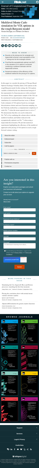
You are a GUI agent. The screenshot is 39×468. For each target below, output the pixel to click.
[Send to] (16, 45)
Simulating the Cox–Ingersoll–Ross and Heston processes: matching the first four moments (17, 286)
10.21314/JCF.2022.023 (19, 38)
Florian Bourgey (6, 31)
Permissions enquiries (12, 163)
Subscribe (8, 143)
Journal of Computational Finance (18, 6)
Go (34, 153)
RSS (31, 449)
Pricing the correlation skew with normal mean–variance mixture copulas (17, 294)
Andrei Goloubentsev (7, 306)
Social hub (28, 449)
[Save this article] (12, 45)
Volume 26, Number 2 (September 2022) (12, 36)
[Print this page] (19, 45)
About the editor (10, 135)
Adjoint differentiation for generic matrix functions (18, 304)
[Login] (37, 2)
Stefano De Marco (22, 31)
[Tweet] (2, 45)
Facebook (15, 449)
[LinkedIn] (9, 45)
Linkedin (11, 449)
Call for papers (9, 146)
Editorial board (9, 139)
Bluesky (21, 449)
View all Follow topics (8, 449)
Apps (24, 449)
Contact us (8, 166)
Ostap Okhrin (5, 289)
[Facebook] (6, 45)
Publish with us (9, 159)
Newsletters (18, 449)
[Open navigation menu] (1, 2)
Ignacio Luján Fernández (8, 298)
